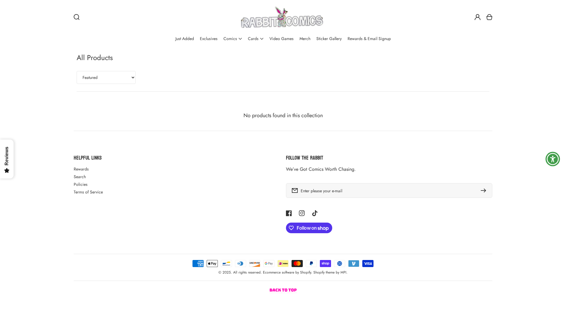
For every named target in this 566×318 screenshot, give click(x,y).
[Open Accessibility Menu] (552, 159)
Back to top (283, 290)
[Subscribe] (485, 190)
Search (80, 176)
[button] (233, 39)
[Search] (77, 17)
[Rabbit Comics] (282, 17)
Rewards (81, 169)
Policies (81, 184)
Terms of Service (88, 192)
